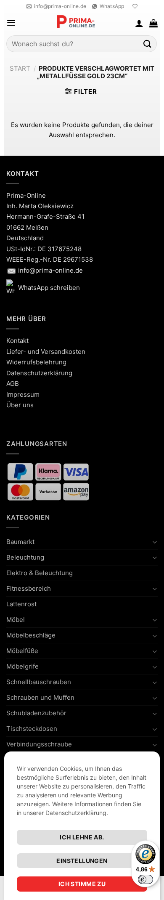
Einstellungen (81, 860)
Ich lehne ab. (82, 837)
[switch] (145, 879)
